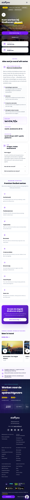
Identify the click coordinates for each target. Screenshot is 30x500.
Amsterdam (18, 454)
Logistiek (4, 454)
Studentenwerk (19, 444)
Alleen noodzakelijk (21, 496)
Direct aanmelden (5, 437)
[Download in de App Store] (9, 488)
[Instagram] (8, 430)
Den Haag (18, 458)
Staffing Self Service (6, 466)
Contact (18, 474)
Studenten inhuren (5, 470)
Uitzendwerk (19, 438)
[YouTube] (18, 430)
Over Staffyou (19, 466)
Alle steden (18, 450)
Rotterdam (18, 452)
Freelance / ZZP (19, 440)
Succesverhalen (5, 472)
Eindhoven (18, 460)
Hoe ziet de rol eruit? (9, 166)
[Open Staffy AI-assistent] (27, 497)
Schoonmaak (4, 458)
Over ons (4, 474)
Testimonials (4, 439)
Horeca (3, 450)
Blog (17, 468)
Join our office (19, 472)
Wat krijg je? (7, 152)
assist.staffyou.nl (18, 426)
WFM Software (5, 468)
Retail (3, 456)
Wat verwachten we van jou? (12, 171)
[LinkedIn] (11, 430)
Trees (17, 470)
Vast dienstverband (20, 442)
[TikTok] (21, 430)
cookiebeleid (5, 493)
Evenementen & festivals (7, 452)
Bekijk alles (5, 337)
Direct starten (5, 476)
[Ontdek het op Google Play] (19, 488)
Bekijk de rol (15, 37)
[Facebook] (15, 430)
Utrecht (17, 456)
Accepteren (8, 496)
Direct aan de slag (14, 33)
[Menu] (26, 2)
